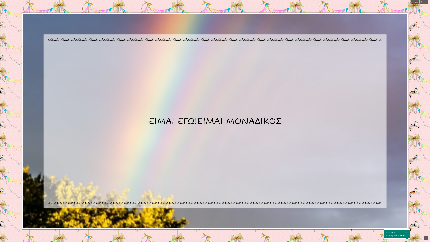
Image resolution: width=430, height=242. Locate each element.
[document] (215, 121)
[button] (415, 2)
